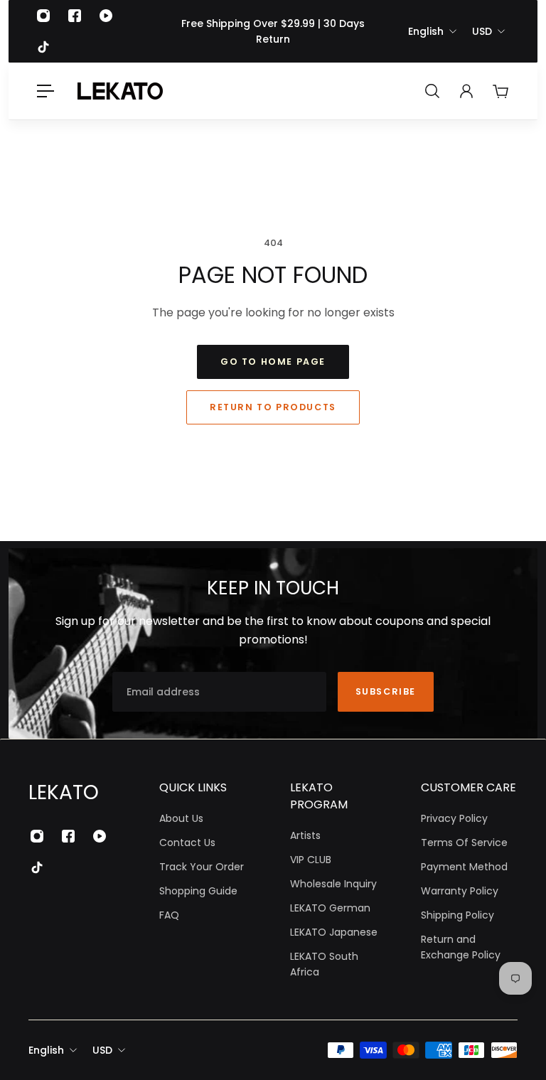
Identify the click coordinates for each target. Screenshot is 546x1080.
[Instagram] (43, 15)
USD (482, 31)
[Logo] (120, 91)
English (426, 31)
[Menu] (45, 91)
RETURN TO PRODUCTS (273, 407)
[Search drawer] (432, 91)
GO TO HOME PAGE (273, 361)
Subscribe (385, 691)
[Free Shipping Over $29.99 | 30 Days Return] (273, 31)
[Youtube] (106, 15)
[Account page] (466, 91)
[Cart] (500, 91)
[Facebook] (74, 15)
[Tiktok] (43, 47)
